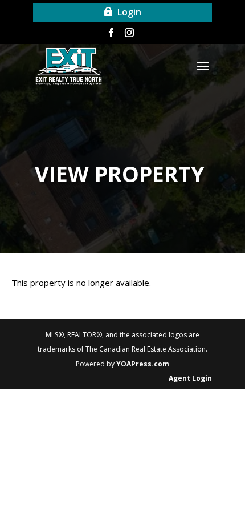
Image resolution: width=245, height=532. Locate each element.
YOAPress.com (142, 364)
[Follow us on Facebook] (111, 34)
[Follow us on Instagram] (129, 34)
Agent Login (190, 378)
